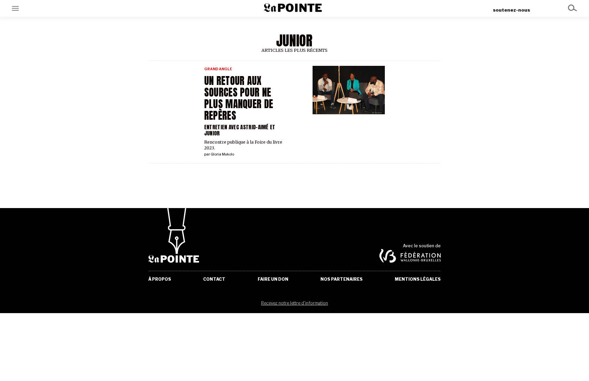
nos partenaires (341, 279)
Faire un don (273, 279)
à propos (159, 279)
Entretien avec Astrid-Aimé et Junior (239, 130)
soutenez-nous (511, 10)
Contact (214, 279)
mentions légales (418, 279)
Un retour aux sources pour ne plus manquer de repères (238, 98)
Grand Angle (218, 69)
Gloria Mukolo (222, 154)
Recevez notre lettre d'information (294, 303)
